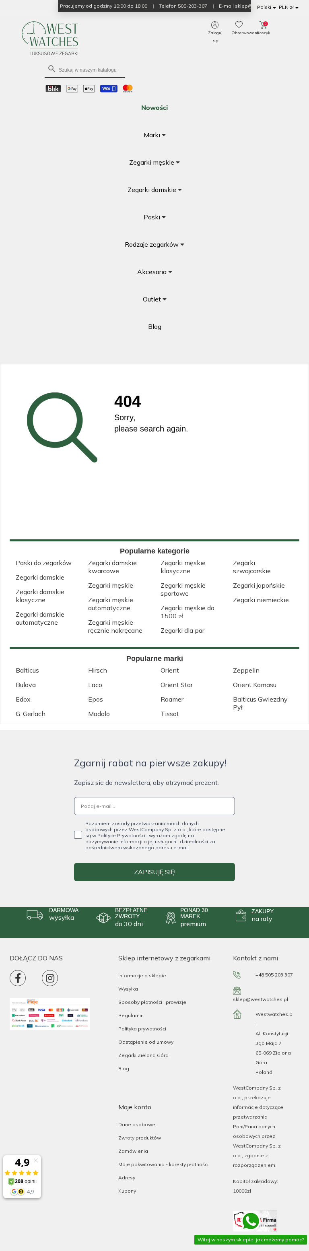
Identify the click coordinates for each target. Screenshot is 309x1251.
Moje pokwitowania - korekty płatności (163, 1164)
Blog (123, 1068)
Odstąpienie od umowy (145, 1042)
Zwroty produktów (139, 1138)
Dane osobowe (136, 1124)
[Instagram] (50, 978)
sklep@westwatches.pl (260, 999)
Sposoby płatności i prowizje (152, 1002)
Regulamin (131, 1015)
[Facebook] (18, 978)
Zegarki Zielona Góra (143, 1055)
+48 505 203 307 (274, 975)
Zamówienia (133, 1151)
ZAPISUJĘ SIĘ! (154, 872)
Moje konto (134, 1107)
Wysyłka (128, 989)
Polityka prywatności (142, 1029)
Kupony (127, 1191)
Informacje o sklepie (142, 975)
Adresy (126, 1178)
